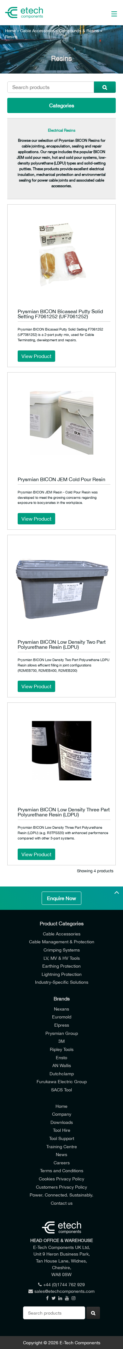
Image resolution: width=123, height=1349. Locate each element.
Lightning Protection (62, 974)
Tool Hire (61, 1130)
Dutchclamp (62, 1073)
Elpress (61, 1025)
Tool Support (61, 1138)
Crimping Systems (62, 949)
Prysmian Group (61, 1033)
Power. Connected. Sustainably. (61, 1194)
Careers (62, 1162)
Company (61, 1114)
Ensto (61, 1057)
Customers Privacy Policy (61, 1187)
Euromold (61, 1016)
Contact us (62, 1203)
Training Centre (61, 1146)
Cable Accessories (37, 30)
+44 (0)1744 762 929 (64, 1284)
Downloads (61, 1122)
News (61, 1154)
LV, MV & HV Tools (62, 958)
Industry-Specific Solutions (61, 982)
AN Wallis (61, 1065)
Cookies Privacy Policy (61, 1178)
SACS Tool (61, 1089)
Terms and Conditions (61, 1170)
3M (61, 1041)
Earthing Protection (61, 966)
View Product (36, 356)
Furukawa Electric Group (62, 1081)
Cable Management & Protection (61, 941)
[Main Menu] (106, 12)
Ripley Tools (61, 1049)
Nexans (61, 1009)
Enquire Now (61, 898)
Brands (62, 998)
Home (10, 30)
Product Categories (62, 923)
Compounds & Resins (79, 30)
